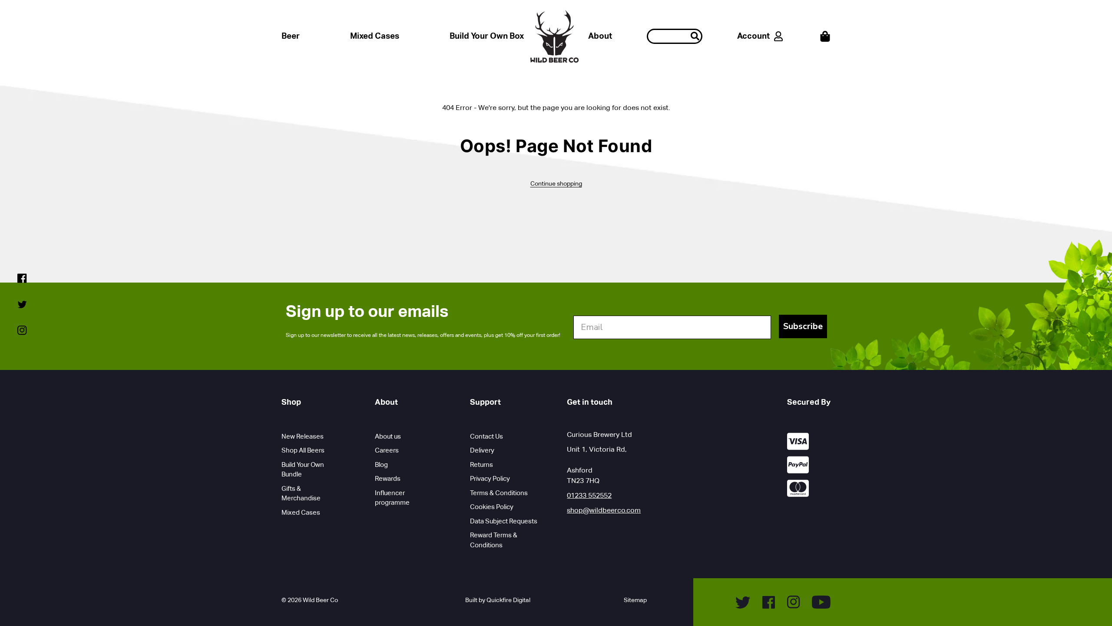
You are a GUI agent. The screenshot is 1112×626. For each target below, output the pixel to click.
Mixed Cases (374, 35)
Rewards (387, 478)
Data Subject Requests (503, 521)
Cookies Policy (491, 506)
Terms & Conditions (499, 492)
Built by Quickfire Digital (497, 599)
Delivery (482, 450)
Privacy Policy (490, 478)
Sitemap (635, 599)
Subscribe (803, 326)
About (600, 35)
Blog (381, 464)
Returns (481, 464)
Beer (290, 35)
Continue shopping (556, 183)
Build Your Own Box (487, 35)
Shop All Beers (302, 450)
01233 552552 (589, 495)
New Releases (302, 436)
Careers (387, 450)
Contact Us (486, 436)
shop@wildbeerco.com (604, 510)
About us (388, 436)
